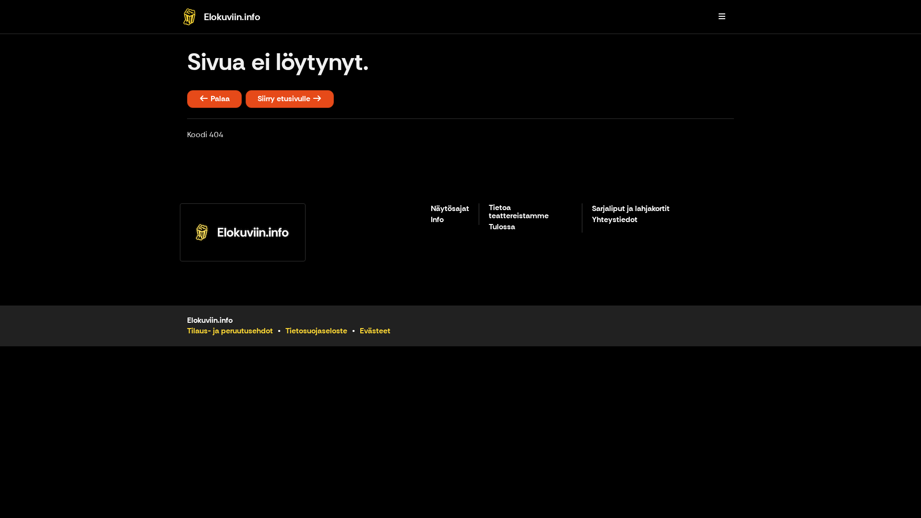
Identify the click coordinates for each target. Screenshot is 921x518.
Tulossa (502, 227)
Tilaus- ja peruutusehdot (230, 331)
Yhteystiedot (615, 219)
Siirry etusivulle (285, 99)
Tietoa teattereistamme (519, 212)
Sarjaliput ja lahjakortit (631, 208)
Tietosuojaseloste (316, 331)
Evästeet (375, 331)
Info (437, 219)
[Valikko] (722, 17)
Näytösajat (450, 208)
